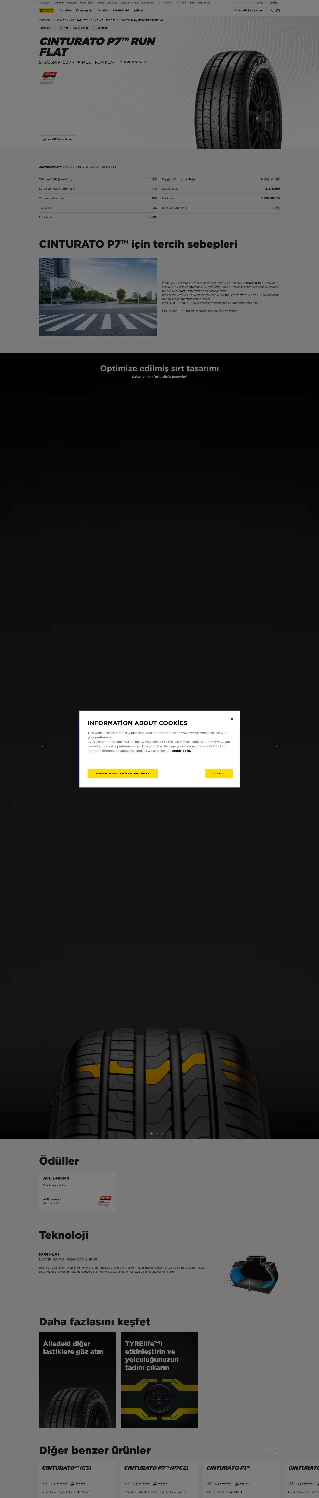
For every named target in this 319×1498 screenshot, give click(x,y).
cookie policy (181, 750)
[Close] (231, 719)
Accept (219, 773)
